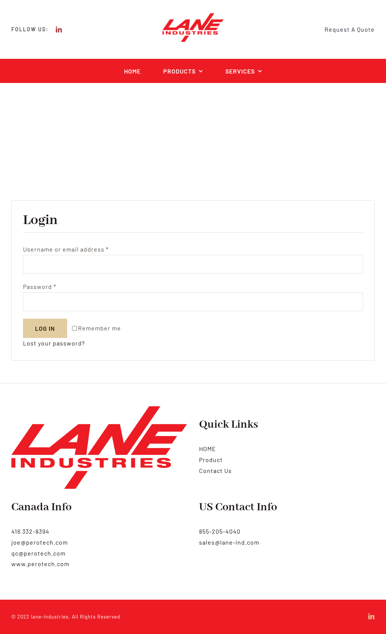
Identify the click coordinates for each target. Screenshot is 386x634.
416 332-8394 (30, 531)
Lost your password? (54, 343)
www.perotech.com (40, 563)
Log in (45, 328)
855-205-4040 (219, 531)
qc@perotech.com (38, 553)
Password (39, 286)
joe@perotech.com (39, 542)
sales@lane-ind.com (229, 542)
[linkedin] (59, 29)
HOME (207, 448)
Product (211, 459)
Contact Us (215, 470)
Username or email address (66, 249)
